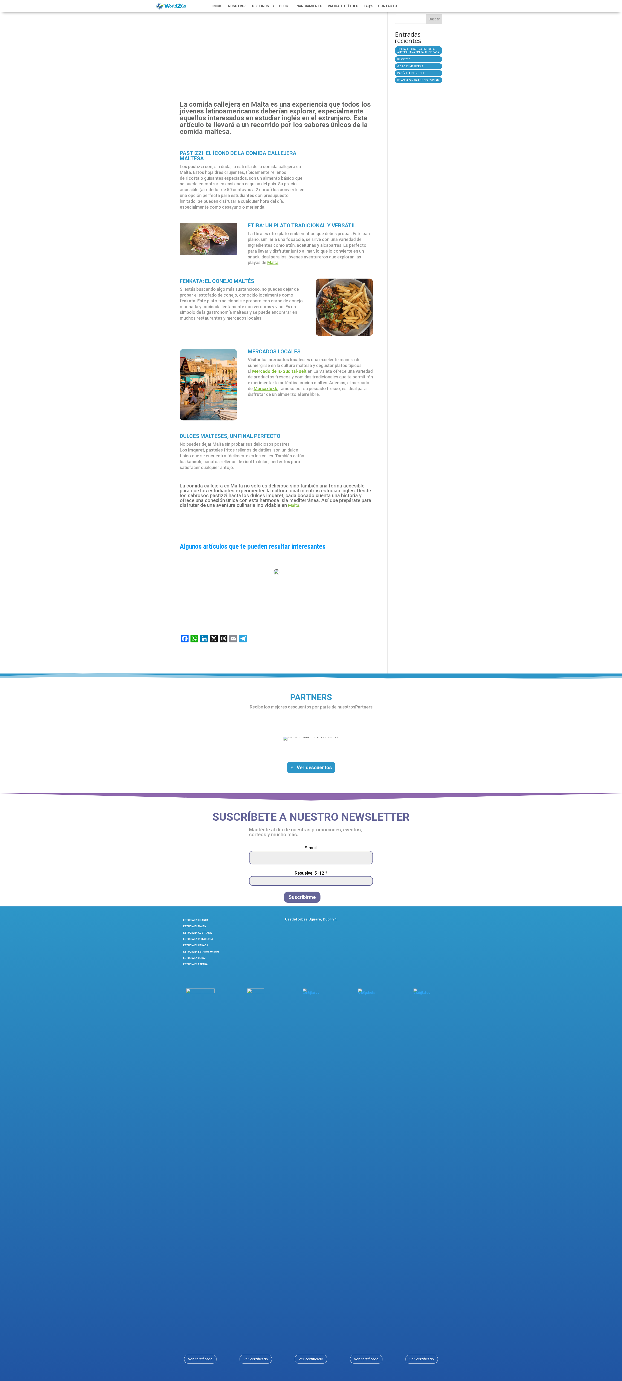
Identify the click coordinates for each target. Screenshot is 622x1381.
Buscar (434, 19)
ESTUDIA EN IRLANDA (195, 920)
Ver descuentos (314, 767)
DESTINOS (260, 6)
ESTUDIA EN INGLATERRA (198, 939)
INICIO (217, 6)
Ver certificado (200, 1358)
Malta (272, 262)
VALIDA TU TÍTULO (343, 6)
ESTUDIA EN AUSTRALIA (197, 932)
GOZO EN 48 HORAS (410, 66)
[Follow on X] (426, 921)
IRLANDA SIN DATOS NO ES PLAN (418, 80)
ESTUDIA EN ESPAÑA (195, 964)
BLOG (283, 6)
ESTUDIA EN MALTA (194, 926)
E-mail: (311, 847)
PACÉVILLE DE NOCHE (411, 73)
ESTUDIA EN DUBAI (194, 958)
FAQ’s (368, 6)
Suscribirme (302, 897)
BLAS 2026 (403, 59)
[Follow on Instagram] (413, 921)
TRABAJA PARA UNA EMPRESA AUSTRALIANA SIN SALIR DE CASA (418, 50)
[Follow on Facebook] (401, 921)
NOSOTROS (237, 6)
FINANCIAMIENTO (308, 6)
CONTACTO (387, 6)
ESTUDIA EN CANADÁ (195, 945)
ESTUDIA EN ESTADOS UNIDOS (201, 951)
